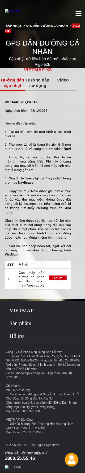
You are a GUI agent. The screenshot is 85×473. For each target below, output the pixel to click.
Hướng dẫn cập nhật (12, 83)
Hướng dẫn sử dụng (37, 83)
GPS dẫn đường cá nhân (47, 25)
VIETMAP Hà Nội (18, 390)
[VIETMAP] (13, 11)
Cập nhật (13, 25)
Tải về (58, 278)
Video (63, 80)
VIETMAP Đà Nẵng (19, 419)
